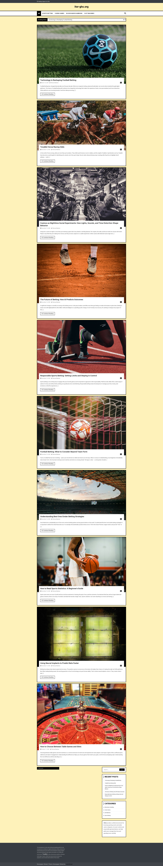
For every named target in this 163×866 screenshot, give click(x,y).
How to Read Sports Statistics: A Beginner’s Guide (61, 588)
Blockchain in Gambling (74, 13)
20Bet (104, 823)
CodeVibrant (69, 864)
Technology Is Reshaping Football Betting (58, 80)
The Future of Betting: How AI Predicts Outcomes (61, 299)
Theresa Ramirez (54, 82)
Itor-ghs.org (81, 7)
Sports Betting (47, 13)
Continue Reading (48, 94)
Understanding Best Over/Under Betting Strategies (62, 516)
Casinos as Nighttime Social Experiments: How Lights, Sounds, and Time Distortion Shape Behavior (76, 20)
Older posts (41, 768)
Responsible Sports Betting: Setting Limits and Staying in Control (68, 375)
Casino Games (59, 13)
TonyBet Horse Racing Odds (52, 147)
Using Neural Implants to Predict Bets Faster (59, 663)
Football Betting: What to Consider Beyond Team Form (63, 451)
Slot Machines (89, 13)
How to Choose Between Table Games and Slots (60, 746)
